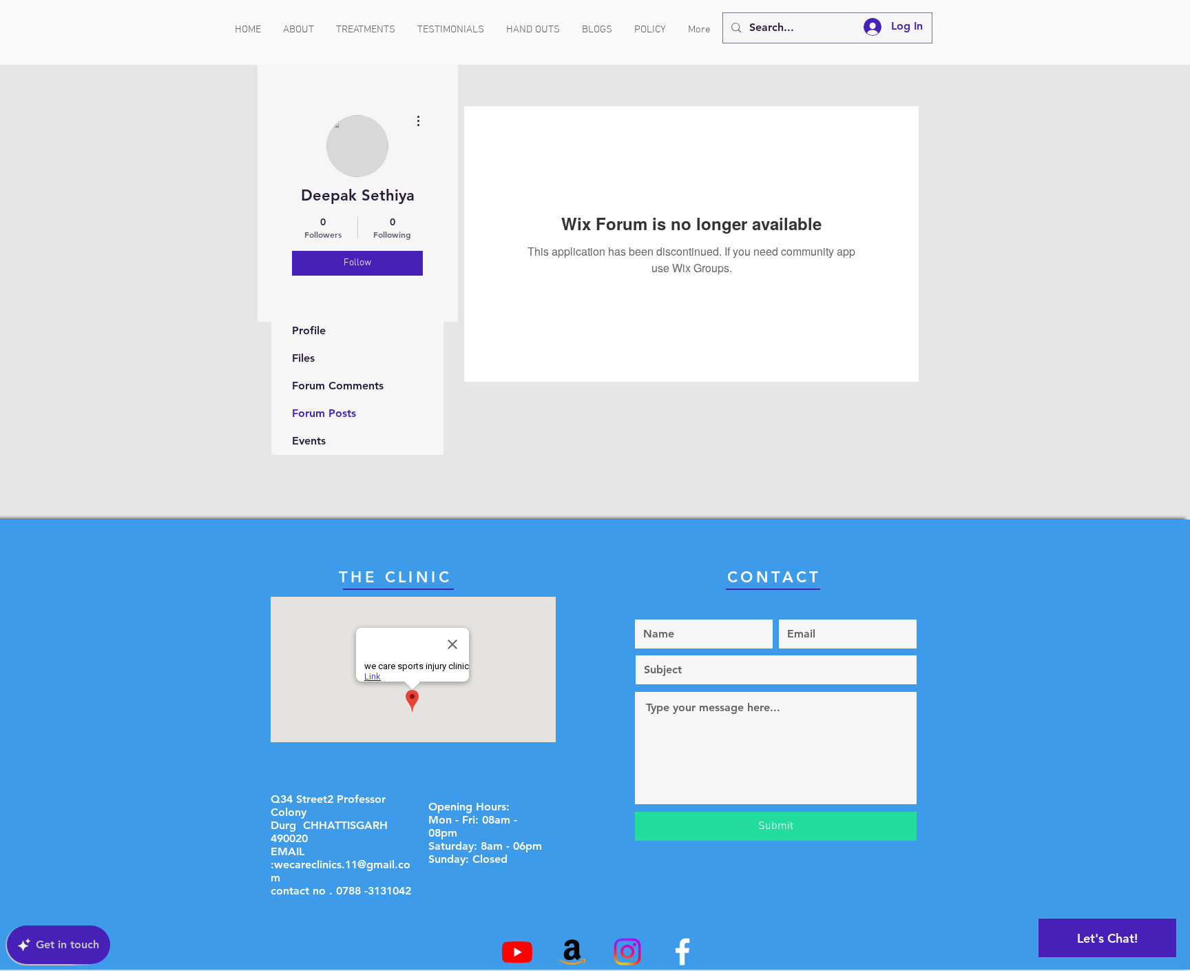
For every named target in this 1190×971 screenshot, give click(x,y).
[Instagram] (627, 952)
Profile (309, 330)
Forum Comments (338, 385)
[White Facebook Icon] (682, 952)
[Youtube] (517, 952)
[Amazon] (572, 952)
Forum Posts (324, 413)
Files (303, 358)
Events (309, 440)
